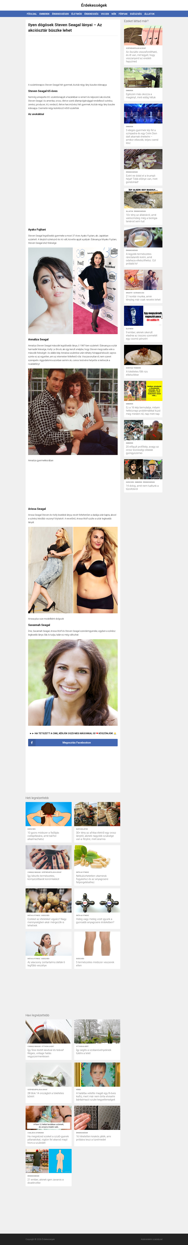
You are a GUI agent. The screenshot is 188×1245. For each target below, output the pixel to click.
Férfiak (123, 14)
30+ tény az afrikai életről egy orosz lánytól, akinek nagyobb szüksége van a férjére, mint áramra (96, 836)
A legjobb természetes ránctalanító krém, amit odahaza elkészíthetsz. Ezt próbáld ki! (141, 258)
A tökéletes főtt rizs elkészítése (137, 373)
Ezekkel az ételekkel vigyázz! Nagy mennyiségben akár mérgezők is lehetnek (47, 922)
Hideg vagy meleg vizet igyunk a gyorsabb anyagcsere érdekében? (95, 921)
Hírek (78, 1090)
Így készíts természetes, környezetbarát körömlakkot (43, 877)
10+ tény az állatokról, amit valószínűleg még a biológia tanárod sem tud (141, 218)
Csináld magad (34, 872)
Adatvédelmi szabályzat (151, 1239)
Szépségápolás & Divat (52, 872)
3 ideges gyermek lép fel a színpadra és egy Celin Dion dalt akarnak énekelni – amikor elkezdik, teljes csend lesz (142, 137)
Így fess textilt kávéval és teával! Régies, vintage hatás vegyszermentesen (45, 1053)
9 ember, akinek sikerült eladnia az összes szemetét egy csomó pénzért (141, 335)
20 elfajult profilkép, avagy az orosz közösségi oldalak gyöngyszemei (142, 450)
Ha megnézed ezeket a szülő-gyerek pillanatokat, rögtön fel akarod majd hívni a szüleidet (48, 1139)
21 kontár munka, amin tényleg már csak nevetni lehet (143, 298)
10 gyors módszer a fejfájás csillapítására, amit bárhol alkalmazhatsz (43, 836)
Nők (114, 14)
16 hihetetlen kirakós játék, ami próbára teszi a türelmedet (93, 1138)
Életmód (76, 14)
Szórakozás (138, 293)
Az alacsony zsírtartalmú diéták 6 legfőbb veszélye (46, 964)
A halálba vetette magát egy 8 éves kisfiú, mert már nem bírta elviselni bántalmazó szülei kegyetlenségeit (96, 1096)
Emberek (44, 14)
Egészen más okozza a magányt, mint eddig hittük (141, 96)
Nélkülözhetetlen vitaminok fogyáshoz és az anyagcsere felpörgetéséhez (92, 879)
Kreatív (129, 293)
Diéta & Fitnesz (82, 872)
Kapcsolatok (82, 829)
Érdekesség (91, 14)
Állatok (149, 14)
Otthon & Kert (48, 1046)
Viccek (105, 14)
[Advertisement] (73, 58)
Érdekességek (60, 14)
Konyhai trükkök (133, 368)
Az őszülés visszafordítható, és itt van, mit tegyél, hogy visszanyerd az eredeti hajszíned (141, 56)
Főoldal (32, 14)
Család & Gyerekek (35, 1133)
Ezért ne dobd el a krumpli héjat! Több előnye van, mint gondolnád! (141, 179)
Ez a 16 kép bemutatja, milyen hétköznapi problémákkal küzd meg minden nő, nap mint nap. (143, 410)
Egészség (136, 14)
